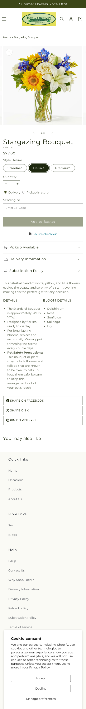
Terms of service (20, 627)
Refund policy (18, 608)
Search (13, 525)
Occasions (15, 480)
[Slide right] (52, 132)
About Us (15, 499)
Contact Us (16, 570)
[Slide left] (33, 132)
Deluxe (38, 168)
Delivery (14, 192)
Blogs (12, 535)
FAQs (12, 561)
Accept (41, 678)
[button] (61, 19)
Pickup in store (37, 192)
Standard (15, 168)
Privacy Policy (39, 667)
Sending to (18, 200)
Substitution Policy (22, 618)
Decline (40, 688)
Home (7, 37)
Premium (63, 168)
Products (15, 489)
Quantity (9, 177)
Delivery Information (23, 589)
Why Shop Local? (21, 580)
